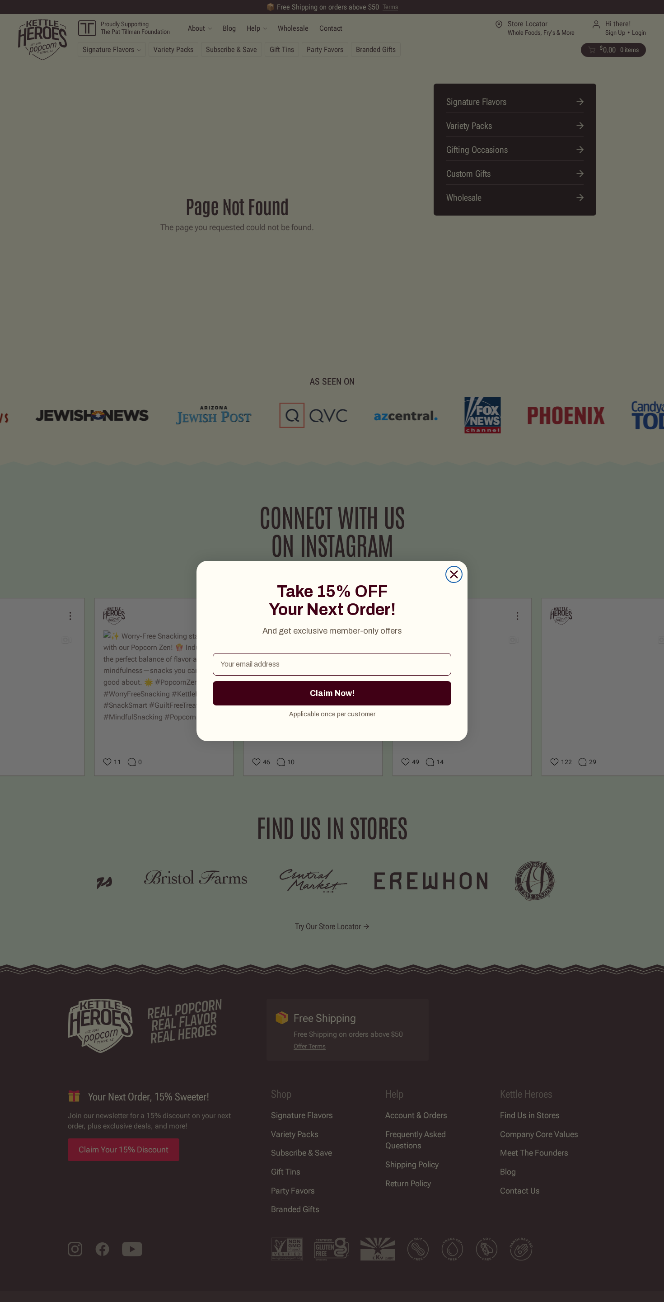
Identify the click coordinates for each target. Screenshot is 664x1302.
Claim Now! (332, 693)
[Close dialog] (454, 574)
